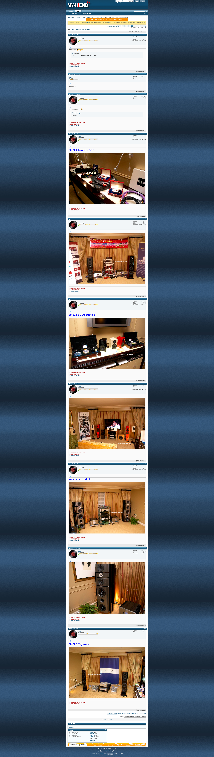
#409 (145, 548)
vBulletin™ (107, 750)
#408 (145, 463)
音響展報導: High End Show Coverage (94, 17)
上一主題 (104, 719)
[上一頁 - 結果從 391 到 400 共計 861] (123, 26)
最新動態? (71, 11)
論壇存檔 (132, 745)
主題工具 (131, 32)
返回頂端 (144, 716)
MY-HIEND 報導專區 (79, 17)
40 (129, 26)
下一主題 (110, 719)
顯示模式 (142, 32)
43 (136, 26)
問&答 (73, 13)
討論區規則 (92, 740)
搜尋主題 (137, 32)
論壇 (78, 11)
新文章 (69, 13)
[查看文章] (79, 113)
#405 (145, 218)
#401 (145, 34)
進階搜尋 (144, 13)
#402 (145, 74)
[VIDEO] (91, 736)
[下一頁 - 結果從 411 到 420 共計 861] (141, 26)
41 (131, 26)
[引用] (73, 53)
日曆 (76, 13)
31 (125, 26)
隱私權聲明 (137, 745)
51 (138, 26)
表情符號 (92, 733)
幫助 (137, 1)
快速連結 (90, 13)
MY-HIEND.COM (125, 745)
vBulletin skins (103, 754)
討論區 (71, 17)
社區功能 (79, 13)
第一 (120, 26)
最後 (143, 26)
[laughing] (77, 50)
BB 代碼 (91, 732)
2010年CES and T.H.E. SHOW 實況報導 (80, 29)
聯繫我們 (119, 745)
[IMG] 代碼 (92, 735)
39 (127, 26)
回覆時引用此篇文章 (141, 71)
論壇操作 (85, 13)
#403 (145, 94)
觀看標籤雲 (71, 727)
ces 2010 (71, 726)
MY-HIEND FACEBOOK (74, 66)
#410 (145, 628)
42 (133, 26)
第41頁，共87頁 (113, 26)
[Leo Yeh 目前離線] (73, 41)
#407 (145, 383)
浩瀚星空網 (101, 753)
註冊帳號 (143, 1)
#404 (145, 133)
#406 (145, 299)
